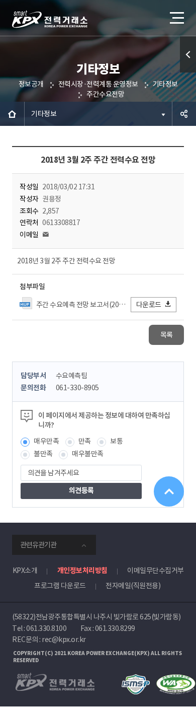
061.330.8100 (46, 628)
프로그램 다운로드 (60, 585)
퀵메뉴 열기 (188, 54)
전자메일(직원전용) (133, 585)
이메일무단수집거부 (155, 570)
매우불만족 (88, 453)
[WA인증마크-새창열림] (176, 678)
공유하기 (184, 114)
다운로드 (148, 304)
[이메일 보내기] (45, 234)
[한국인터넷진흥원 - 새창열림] (135, 678)
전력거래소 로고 (49, 19)
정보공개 (31, 84)
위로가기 (169, 491)
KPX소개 (25, 570)
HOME (12, 114)
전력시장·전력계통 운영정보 (98, 84)
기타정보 (165, 84)
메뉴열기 (176, 18)
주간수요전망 (105, 94)
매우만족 (46, 441)
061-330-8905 (77, 387)
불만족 (43, 453)
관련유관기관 (38, 544)
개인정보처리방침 (82, 570)
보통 (116, 441)
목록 (166, 334)
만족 (84, 441)
